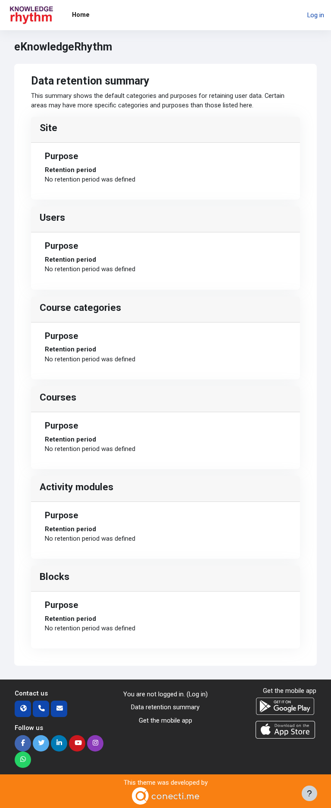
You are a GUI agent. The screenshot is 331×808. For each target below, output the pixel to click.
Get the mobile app (165, 720)
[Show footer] (309, 793)
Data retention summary (165, 707)
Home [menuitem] (81, 15)
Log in (315, 15)
